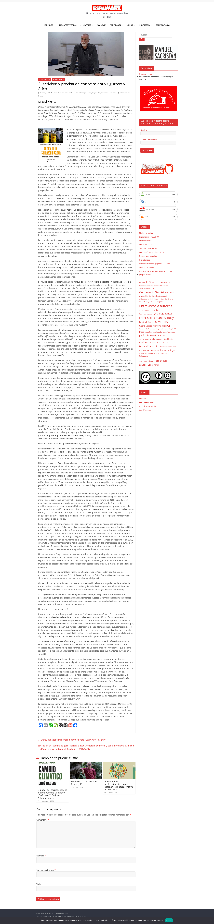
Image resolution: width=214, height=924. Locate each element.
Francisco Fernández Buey (156, 318)
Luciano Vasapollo (163, 343)
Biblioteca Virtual (68, 25)
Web (38, 884)
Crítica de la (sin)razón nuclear (63, 93)
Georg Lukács (145, 325)
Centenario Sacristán (153, 292)
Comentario (42, 819)
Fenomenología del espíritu (148, 314)
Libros (130, 25)
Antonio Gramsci (149, 282)
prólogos (171, 350)
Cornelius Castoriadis (159, 296)
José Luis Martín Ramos (152, 335)
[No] (211, 920)
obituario (144, 350)
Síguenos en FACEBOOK (149, 237)
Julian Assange (157, 339)
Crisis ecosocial (45, 79)
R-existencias (144, 260)
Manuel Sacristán (148, 346)
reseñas (161, 360)
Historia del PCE (162, 325)
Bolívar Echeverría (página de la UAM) (154, 264)
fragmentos (96, 93)
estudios (155, 310)
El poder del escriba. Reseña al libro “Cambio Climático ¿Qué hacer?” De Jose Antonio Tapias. (52, 793)
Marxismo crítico (146, 244)
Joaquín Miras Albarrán (153, 332)
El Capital (159, 302)
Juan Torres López (145, 339)
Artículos (48, 25)
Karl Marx (145, 342)
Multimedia (144, 25)
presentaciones (158, 350)
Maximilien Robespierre (168, 347)
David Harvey (154, 299)
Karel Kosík (168, 339)
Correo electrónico (46, 870)
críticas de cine (144, 299)
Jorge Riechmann (169, 332)
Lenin (154, 343)
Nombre (41, 855)
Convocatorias (163, 25)
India (141, 331)
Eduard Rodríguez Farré (83, 93)
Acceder (142, 398)
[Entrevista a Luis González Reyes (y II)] (86, 763)
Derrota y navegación (148, 256)
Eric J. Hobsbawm (144, 310)
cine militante (145, 296)
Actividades (115, 25)
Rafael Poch (143, 361)
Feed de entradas (146, 402)
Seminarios (85, 25)
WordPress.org (145, 410)
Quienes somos (145, 74)
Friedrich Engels (146, 322)
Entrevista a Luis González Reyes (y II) (84, 783)
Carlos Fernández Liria (146, 288)
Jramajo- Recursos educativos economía (155, 271)
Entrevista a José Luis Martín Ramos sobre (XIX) (72, 739)
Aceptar (169, 920)
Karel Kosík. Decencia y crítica (151, 252)
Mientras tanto (145, 241)
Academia (101, 25)
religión (150, 361)
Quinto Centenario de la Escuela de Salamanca (154, 354)
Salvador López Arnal (108, 93)
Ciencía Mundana (146, 267)
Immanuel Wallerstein (147, 329)
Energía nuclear (58, 79)
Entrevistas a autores (155, 305)
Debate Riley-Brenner (166, 299)
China (171, 292)
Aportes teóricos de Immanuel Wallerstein (153, 286)
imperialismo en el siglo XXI (166, 329)
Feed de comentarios (148, 406)
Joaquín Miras (145, 274)
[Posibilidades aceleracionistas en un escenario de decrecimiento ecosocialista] (119, 763)
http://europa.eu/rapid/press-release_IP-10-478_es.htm (64, 435)
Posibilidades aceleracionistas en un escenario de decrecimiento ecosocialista (119, 785)
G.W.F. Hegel (162, 322)
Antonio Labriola (165, 283)
